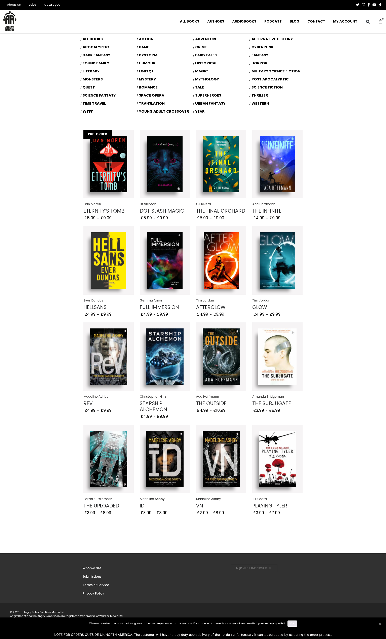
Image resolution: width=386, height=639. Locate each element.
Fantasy (260, 55)
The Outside (211, 403)
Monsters (93, 79)
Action (146, 39)
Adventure (206, 39)
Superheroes (208, 96)
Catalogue (52, 4)
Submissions (92, 576)
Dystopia (148, 55)
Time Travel (94, 104)
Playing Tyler (269, 506)
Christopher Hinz (153, 396)
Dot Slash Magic (162, 211)
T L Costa (259, 499)
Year (200, 112)
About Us (14, 4)
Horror (259, 63)
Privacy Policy (93, 593)
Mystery (147, 79)
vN (199, 506)
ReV (88, 403)
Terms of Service (95, 585)
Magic (201, 71)
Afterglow (210, 307)
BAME (144, 47)
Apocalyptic (96, 47)
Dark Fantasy (96, 55)
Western (260, 104)
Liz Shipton (148, 204)
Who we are (91, 568)
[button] (368, 22)
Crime (201, 47)
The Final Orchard (220, 211)
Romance (148, 88)
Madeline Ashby (95, 396)
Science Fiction (267, 88)
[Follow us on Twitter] (357, 5)
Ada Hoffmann (263, 204)
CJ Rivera (203, 204)
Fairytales (206, 55)
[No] (380, 623)
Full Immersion (159, 307)
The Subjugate (271, 403)
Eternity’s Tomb (104, 211)
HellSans (95, 307)
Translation (152, 104)
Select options (108, 165)
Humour (147, 63)
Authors (215, 21)
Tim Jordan (205, 300)
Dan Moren (92, 204)
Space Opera (151, 96)
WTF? (88, 112)
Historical (206, 63)
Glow (259, 307)
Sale (199, 88)
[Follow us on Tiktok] (380, 5)
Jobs (32, 4)
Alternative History (272, 39)
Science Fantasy (99, 96)
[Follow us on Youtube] (374, 5)
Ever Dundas (93, 300)
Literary (91, 71)
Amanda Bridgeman (268, 396)
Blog (294, 21)
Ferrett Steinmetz (97, 499)
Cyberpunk (263, 47)
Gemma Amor (151, 300)
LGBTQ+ (146, 71)
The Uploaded (101, 506)
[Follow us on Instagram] (363, 5)
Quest (89, 88)
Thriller (260, 96)
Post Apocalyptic (270, 79)
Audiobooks (244, 21)
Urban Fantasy (210, 104)
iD (142, 506)
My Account (345, 21)
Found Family (96, 63)
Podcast (273, 21)
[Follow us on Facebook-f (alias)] (369, 5)
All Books (189, 21)
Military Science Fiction (276, 71)
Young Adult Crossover (164, 112)
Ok (292, 623)
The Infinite (266, 211)
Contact (316, 21)
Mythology (207, 79)
